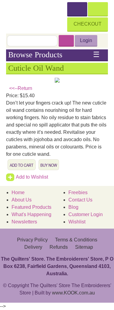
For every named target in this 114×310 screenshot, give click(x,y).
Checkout (88, 24)
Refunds (59, 247)
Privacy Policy (32, 239)
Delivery (33, 247)
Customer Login (85, 214)
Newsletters (24, 221)
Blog (73, 207)
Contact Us (80, 199)
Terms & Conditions (76, 239)
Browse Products (54, 55)
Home (18, 192)
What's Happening (31, 214)
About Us (22, 199)
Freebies (78, 192)
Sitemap (84, 247)
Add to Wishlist (32, 177)
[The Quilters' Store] (36, 16)
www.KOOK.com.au (73, 292)
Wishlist (76, 221)
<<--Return (20, 88)
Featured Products (31, 207)
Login (86, 40)
